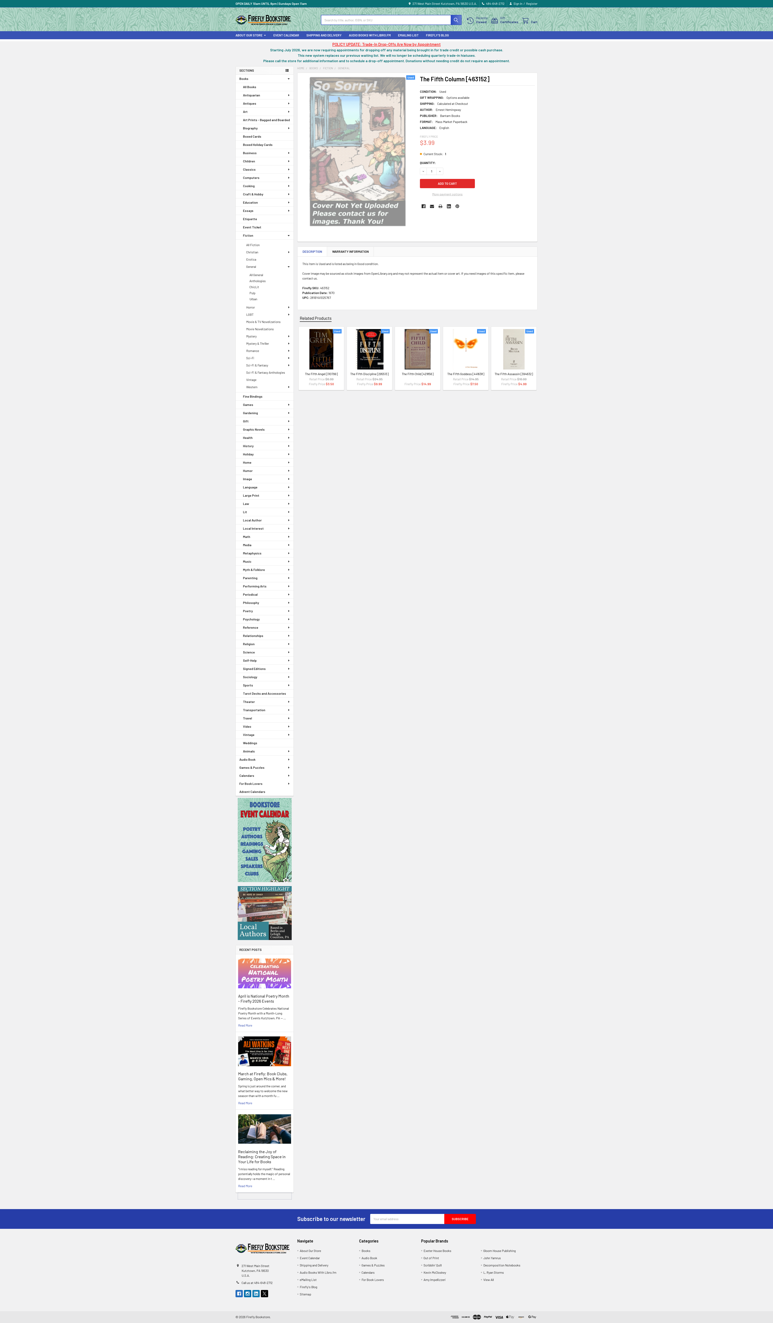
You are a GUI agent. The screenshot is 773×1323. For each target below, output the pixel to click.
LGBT (250, 314)
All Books (249, 87)
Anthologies (257, 281)
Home (247, 462)
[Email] (432, 206)
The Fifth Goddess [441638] (465, 374)
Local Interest (253, 528)
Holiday (248, 454)
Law (246, 504)
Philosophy (251, 603)
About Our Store (249, 35)
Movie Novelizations (260, 329)
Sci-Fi (250, 358)
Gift (246, 421)
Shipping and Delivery (324, 35)
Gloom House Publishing (499, 1251)
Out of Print (431, 1258)
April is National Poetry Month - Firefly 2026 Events (263, 998)
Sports (248, 685)
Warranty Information (350, 251)
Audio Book (247, 759)
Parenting (250, 578)
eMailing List (408, 35)
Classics (249, 169)
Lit (245, 512)
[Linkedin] (449, 206)
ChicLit (254, 287)
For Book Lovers (250, 783)
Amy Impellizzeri (435, 1280)
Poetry (248, 611)
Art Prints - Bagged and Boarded (266, 120)
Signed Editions (254, 669)
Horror (250, 307)
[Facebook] (423, 206)
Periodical (250, 594)
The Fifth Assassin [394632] (514, 374)
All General (256, 275)
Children (249, 161)
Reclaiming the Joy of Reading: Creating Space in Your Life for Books (262, 1156)
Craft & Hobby (253, 194)
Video (247, 726)
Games (248, 405)
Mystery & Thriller (257, 343)
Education (250, 202)
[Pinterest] (457, 206)
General (251, 266)
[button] (265, 840)
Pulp (252, 293)
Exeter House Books (437, 1251)
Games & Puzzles (252, 767)
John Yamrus (492, 1258)
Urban (253, 299)
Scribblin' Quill (433, 1265)
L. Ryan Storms (493, 1272)
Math (246, 537)
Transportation (254, 710)
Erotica (251, 259)
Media (247, 545)
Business (250, 153)
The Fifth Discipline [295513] (369, 374)
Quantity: (428, 163)
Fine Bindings (252, 396)
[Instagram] (247, 1293)
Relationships (253, 636)
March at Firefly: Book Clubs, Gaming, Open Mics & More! (262, 1076)
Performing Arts (255, 586)
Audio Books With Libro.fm (370, 35)
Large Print (251, 495)
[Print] (440, 206)
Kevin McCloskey (435, 1272)
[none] (357, 151)
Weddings (250, 743)
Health (248, 438)
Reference (250, 627)
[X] (264, 1293)
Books (243, 78)
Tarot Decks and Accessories (264, 693)
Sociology (250, 677)
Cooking (249, 186)
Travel (247, 718)
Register (531, 3)
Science (249, 652)
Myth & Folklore (254, 570)
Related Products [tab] (316, 318)
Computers (251, 178)
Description (312, 251)
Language (250, 487)
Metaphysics (252, 553)
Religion (249, 644)
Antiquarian (251, 95)
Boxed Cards (252, 136)
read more (245, 1025)
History (248, 446)
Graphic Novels (254, 429)
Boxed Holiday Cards (258, 145)
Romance (252, 351)
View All (488, 1280)
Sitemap (305, 1294)
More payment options (447, 194)
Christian (252, 252)
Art (245, 112)
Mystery (251, 336)
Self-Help (250, 660)
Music (247, 561)
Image (247, 479)
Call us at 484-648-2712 (257, 1283)
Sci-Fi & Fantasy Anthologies (265, 372)
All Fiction (253, 245)
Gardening (250, 413)
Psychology (251, 619)
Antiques (249, 103)
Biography (250, 128)
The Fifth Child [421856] (418, 374)
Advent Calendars (252, 792)
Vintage (251, 380)
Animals (249, 751)
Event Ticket (252, 227)
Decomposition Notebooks (501, 1265)
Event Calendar (286, 35)
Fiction (248, 235)
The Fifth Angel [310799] (321, 374)
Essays (248, 211)
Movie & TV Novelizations (263, 322)
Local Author (252, 520)
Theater (249, 702)
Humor (248, 471)
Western (251, 387)
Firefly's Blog (437, 35)
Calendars (246, 775)
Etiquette (250, 219)
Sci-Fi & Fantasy (257, 365)
